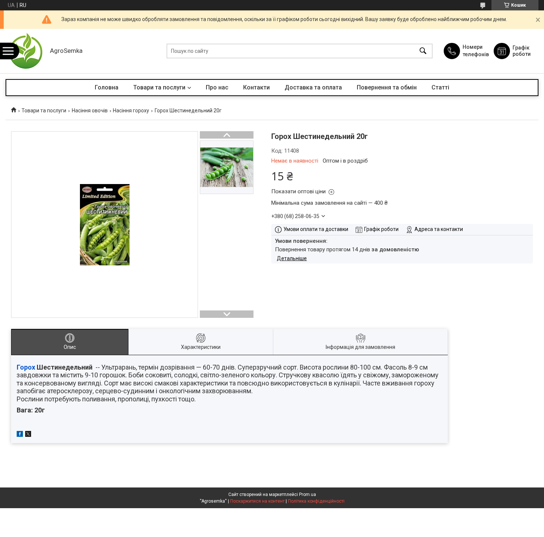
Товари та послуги (159, 87)
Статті (440, 87)
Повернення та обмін (387, 87)
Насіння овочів (90, 110)
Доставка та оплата (313, 87)
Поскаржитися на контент (257, 501)
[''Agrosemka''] (25, 51)
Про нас (217, 87)
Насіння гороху (131, 110)
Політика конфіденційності (316, 501)
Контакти (256, 87)
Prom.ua (307, 494)
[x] (28, 435)
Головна (106, 87)
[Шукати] (423, 51)
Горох (26, 367)
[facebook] (20, 435)
